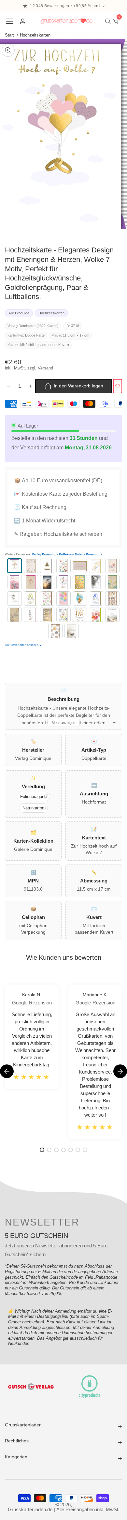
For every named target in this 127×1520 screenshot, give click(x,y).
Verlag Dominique (21, 326)
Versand (45, 368)
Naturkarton (33, 808)
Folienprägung (33, 796)
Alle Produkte (18, 313)
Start (9, 35)
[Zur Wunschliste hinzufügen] (117, 386)
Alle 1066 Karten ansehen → (23, 645)
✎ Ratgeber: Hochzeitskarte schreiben (58, 534)
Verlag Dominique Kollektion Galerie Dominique (67, 554)
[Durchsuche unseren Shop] (109, 21)
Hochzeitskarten (35, 35)
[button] (120, 1071)
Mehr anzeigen (63, 722)
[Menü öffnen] (9, 21)
